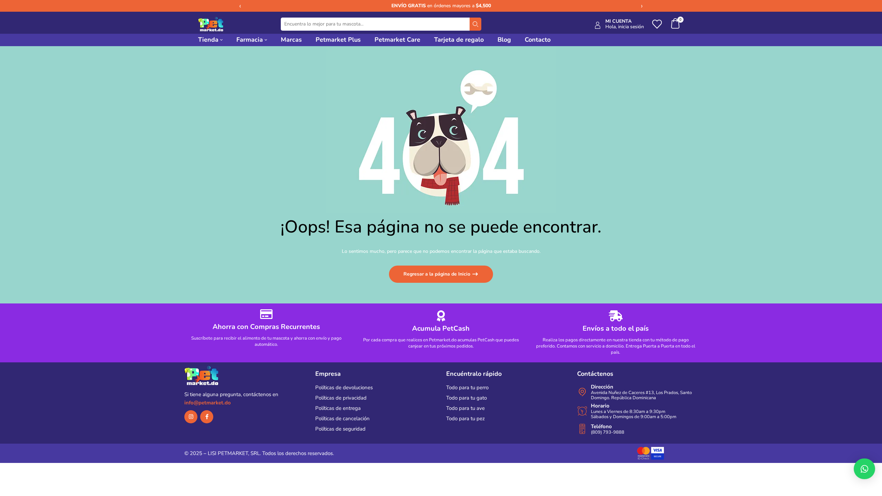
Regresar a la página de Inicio (437, 274)
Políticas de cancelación (342, 418)
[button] (675, 24)
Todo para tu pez (465, 418)
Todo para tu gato (466, 397)
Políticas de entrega (338, 408)
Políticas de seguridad (340, 428)
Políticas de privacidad (341, 397)
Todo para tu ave (465, 408)
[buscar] (475, 24)
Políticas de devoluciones (344, 387)
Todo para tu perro (467, 387)
